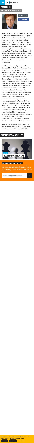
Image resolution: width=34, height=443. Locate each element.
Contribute (13, 440)
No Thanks (22, 440)
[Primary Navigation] (2, 2)
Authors (6, 7)
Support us (4, 440)
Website (24, 15)
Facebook (24, 19)
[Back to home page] (19, 2)
